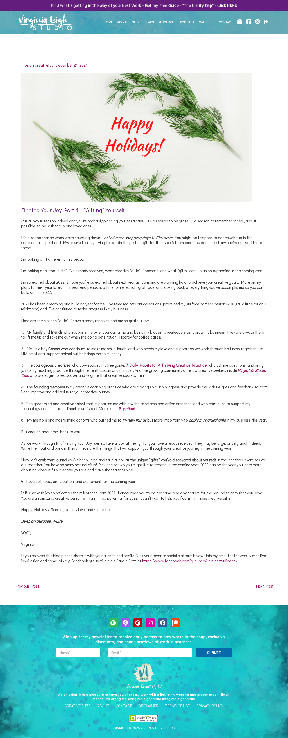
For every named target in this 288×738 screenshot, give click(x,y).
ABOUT (103, 706)
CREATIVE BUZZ (78, 706)
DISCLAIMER (148, 706)
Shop (136, 22)
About (122, 22)
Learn (149, 22)
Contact (226, 22)
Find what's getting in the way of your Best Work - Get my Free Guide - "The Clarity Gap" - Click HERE (144, 5)
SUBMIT (214, 652)
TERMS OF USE (177, 706)
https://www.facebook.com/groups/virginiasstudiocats (189, 560)
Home (108, 22)
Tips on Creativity (36, 65)
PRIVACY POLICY (209, 706)
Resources (167, 22)
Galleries (206, 22)
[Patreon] (266, 22)
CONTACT (124, 706)
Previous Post (24, 586)
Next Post (267, 586)
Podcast (187, 22)
